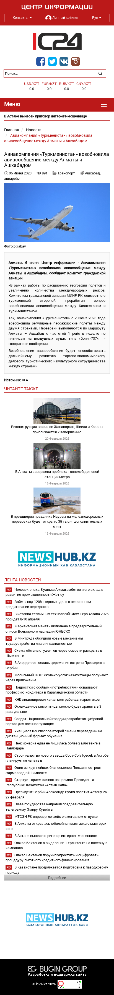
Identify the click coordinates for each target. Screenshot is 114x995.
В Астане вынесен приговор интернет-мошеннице (55, 835)
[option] (57, 116)
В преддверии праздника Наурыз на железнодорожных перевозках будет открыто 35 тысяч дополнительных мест (57, 521)
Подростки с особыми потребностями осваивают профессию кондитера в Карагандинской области (52, 690)
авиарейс (12, 178)
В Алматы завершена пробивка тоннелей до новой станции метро (57, 474)
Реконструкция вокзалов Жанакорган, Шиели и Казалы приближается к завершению (57, 429)
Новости (34, 129)
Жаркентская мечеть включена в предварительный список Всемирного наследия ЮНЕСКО (54, 628)
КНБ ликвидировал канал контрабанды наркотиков (57, 699)
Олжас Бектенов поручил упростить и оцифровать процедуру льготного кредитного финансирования (52, 857)
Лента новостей (22, 579)
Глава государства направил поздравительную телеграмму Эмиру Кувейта (49, 806)
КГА (25, 379)
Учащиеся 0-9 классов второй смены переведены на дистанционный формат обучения (54, 733)
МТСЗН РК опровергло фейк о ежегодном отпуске (56, 816)
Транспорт (66, 173)
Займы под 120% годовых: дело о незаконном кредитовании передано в (48, 604)
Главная (11, 129)
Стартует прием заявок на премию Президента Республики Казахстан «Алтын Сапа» (50, 782)
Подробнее (57, 877)
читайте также (21, 388)
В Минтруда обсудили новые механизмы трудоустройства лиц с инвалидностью (44, 641)
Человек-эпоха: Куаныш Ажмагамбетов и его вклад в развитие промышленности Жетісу (54, 592)
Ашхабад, (93, 173)
